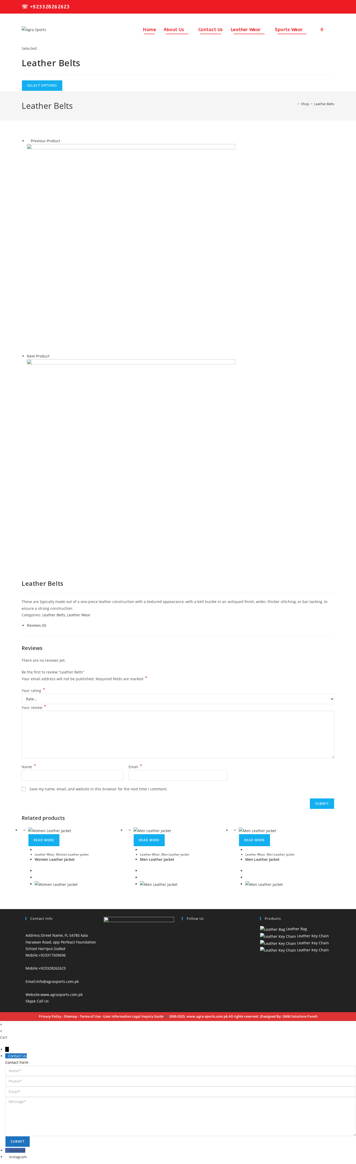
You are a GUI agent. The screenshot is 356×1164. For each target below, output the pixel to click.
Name (29, 766)
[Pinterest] (183, 948)
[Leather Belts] (131, 463)
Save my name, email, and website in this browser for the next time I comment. (98, 788)
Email (135, 766)
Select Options (42, 85)
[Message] (180, 1116)
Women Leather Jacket (55, 859)
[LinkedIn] (183, 942)
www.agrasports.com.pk (62, 994)
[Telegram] (183, 968)
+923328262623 (50, 7)
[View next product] (52, 356)
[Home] (294, 104)
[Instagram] (183, 935)
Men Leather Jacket (157, 859)
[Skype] (183, 955)
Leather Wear (78, 614)
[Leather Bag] (131, 248)
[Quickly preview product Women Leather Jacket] (36, 849)
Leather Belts (324, 104)
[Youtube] (183, 961)
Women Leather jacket (72, 854)
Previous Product (45, 140)
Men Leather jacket (175, 854)
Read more (44, 840)
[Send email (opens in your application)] (331, 7)
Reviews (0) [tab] (36, 625)
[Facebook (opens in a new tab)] (317, 7)
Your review (34, 707)
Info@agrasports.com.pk (57, 981)
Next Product (38, 356)
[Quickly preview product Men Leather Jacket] (141, 849)
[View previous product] (28, 140)
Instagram (18, 1156)
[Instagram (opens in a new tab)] (325, 7)
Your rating (33, 690)
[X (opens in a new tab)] (310, 7)
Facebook (17, 1150)
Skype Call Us (37, 1001)
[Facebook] (183, 928)
